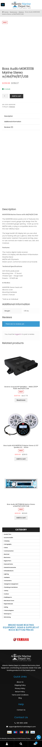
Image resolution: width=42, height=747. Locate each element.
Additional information (12, 121)
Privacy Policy (20, 688)
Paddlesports (8, 597)
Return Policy (20, 692)
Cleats (6, 547)
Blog (20, 698)
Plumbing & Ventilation (11, 587)
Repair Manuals (8, 604)
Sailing (6, 607)
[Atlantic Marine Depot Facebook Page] (35, 738)
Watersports (7, 614)
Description (8, 116)
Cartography (7, 544)
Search (21, 744)
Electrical (6, 554)
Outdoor (6, 594)
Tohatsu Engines (9, 610)
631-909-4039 (22, 723)
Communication (9, 551)
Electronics (13, 12)
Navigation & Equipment (11, 584)
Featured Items (8, 564)
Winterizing (7, 617)
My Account (7, 744)
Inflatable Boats (8, 571)
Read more (21, 400)
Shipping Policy (20, 685)
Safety (6, 590)
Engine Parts (7, 561)
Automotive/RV (8, 537)
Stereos (21, 12)
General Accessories (10, 567)
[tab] (21, 116)
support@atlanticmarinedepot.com (22, 727)
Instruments (8, 580)
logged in (18, 334)
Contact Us (21, 710)
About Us (20, 682)
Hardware (7, 577)
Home (6, 12)
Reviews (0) (8, 127)
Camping (6, 541)
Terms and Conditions (20, 695)
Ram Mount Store (9, 600)
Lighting (6, 574)
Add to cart (16, 96)
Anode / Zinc (7, 534)
